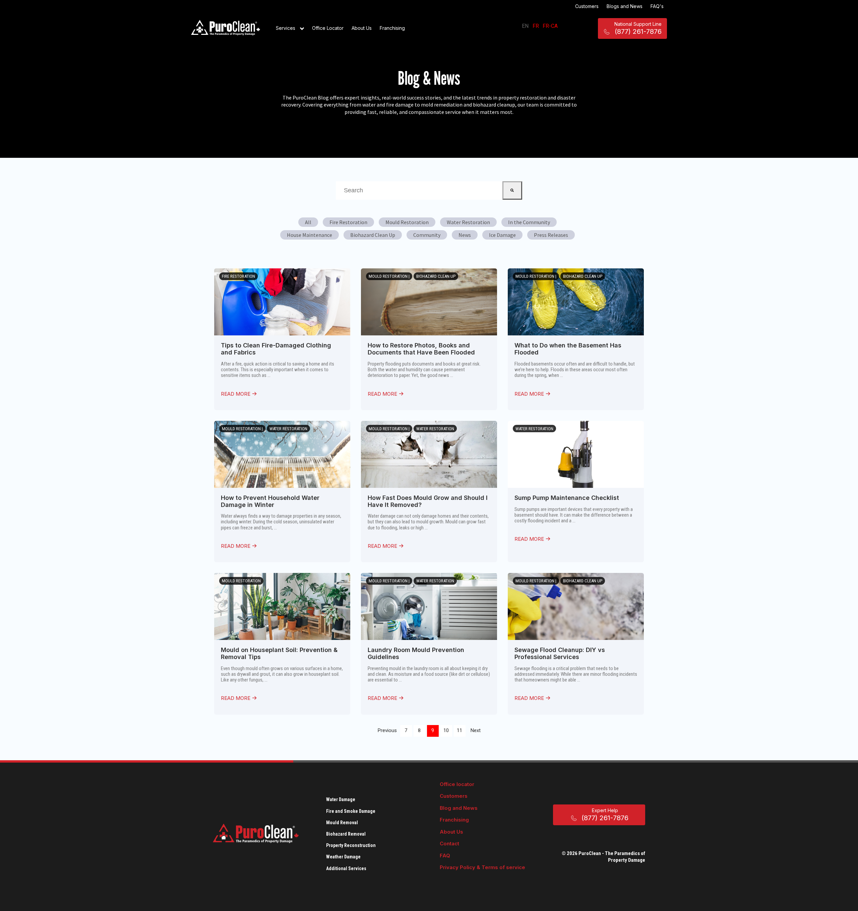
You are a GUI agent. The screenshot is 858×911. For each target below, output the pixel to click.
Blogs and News (624, 6)
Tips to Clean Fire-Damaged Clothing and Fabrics (276, 349)
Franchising (392, 28)
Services (286, 28)
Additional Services (346, 868)
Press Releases (551, 235)
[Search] (512, 190)
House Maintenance (309, 235)
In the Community (529, 222)
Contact (449, 843)
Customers (587, 6)
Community (426, 235)
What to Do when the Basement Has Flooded (567, 349)
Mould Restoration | (389, 276)
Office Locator (328, 28)
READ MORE (236, 394)
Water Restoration (468, 222)
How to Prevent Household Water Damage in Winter (270, 501)
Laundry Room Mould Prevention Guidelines (416, 653)
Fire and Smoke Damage (350, 811)
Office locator (457, 784)
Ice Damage (502, 235)
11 (459, 730)
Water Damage (340, 799)
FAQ (445, 855)
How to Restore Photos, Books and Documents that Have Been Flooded (421, 349)
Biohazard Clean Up (372, 235)
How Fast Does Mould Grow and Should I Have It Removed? (428, 501)
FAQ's (657, 6)
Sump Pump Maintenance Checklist (566, 497)
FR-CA (550, 26)
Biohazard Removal (346, 834)
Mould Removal (342, 822)
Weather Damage (343, 856)
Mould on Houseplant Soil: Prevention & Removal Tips (279, 653)
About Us (362, 28)
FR (536, 26)
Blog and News (459, 808)
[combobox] (419, 190)
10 (446, 730)
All (308, 222)
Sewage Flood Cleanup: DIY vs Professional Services (559, 653)
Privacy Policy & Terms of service (482, 867)
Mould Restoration (407, 222)
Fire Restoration (348, 222)
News (464, 235)
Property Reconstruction (351, 845)
